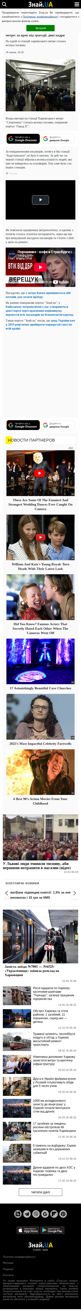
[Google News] (45, 1214)
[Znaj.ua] (40, 4)
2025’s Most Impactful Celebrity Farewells (40, 744)
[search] (4, 4)
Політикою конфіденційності (40, 16)
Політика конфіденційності (19, 1256)
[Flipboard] (54, 1214)
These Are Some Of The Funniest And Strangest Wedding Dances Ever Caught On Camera (40, 504)
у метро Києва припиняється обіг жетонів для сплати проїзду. (38, 295)
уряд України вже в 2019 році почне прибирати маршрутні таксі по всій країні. (40, 324)
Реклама (8, 1262)
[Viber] (36, 1214)
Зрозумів (40, 28)
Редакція (8, 1269)
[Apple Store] (28, 1230)
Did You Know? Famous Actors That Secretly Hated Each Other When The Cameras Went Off (40, 628)
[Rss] (18, 1214)
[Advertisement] (40, 373)
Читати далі (40, 1192)
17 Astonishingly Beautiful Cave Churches (40, 688)
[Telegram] (27, 1214)
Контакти (8, 1275)
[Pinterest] (63, 1214)
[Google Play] (52, 1230)
